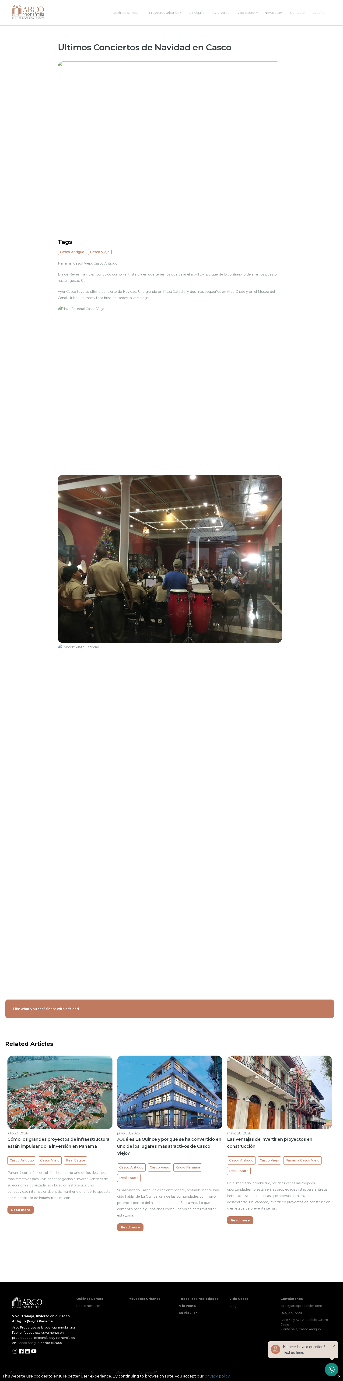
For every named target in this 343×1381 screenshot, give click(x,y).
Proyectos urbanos (164, 12)
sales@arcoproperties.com (301, 1306)
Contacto (297, 12)
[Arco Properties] (28, 12)
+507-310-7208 (291, 1313)
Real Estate (75, 1160)
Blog (233, 1306)
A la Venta (221, 12)
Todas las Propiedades (198, 1299)
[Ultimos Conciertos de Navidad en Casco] (170, 145)
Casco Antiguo (72, 252)
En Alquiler (197, 12)
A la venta (187, 1306)
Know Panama (187, 1167)
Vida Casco (246, 12)
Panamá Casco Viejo (302, 1160)
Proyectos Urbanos (144, 1299)
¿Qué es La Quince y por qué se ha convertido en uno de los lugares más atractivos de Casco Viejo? (169, 1146)
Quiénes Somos (89, 1299)
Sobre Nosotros (88, 1306)
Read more (20, 1210)
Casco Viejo (99, 252)
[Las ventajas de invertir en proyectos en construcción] (279, 1095)
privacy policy (217, 1376)
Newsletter (273, 12)
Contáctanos (291, 1299)
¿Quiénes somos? (125, 12)
